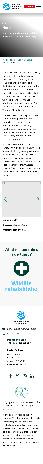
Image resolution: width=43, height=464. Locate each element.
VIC (4, 63)
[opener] (38, 6)
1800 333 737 (24, 342)
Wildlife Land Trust (11, 60)
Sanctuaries (29, 60)
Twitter (17, 376)
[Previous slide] (5, 199)
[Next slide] (37, 199)
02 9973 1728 (13, 333)
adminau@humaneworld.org (21, 328)
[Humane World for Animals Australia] (11, 6)
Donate (29, 6)
